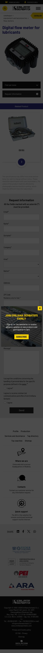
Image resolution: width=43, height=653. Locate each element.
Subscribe (21, 336)
